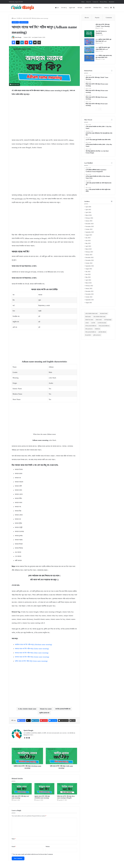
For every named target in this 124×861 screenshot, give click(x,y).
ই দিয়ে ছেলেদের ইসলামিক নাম (90, 327)
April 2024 (88, 211)
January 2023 (88, 253)
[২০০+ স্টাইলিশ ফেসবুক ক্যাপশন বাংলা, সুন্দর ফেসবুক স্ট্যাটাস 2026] (89, 58)
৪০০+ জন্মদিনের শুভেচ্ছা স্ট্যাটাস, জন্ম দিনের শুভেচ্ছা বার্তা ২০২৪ (103, 40)
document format (106, 312)
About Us (88, 2)
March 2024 (88, 213)
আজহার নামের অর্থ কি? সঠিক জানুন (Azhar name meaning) (31, 648)
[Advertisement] (44, 117)
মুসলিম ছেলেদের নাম (44, 713)
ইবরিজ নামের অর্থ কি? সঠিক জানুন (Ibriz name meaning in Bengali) (65, 797)
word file (104, 321)
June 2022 (88, 273)
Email (13, 847)
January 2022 (88, 287)
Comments (109, 17)
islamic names (100, 318)
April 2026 (88, 205)
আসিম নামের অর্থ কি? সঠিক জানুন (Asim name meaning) (31, 661)
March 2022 (88, 281)
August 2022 (88, 267)
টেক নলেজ (64, 8)
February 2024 (89, 216)
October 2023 (89, 227)
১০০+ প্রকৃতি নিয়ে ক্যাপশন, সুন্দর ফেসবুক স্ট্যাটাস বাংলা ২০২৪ (102, 48)
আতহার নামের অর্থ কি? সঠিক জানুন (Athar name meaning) (31, 652)
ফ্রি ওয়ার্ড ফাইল (97, 333)
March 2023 (88, 247)
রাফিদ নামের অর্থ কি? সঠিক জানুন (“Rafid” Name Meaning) (102, 25)
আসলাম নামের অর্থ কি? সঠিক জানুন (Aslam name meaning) (32, 657)
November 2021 (89, 292)
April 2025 (88, 208)
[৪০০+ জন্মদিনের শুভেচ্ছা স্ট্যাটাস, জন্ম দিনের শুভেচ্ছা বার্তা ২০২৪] (89, 41)
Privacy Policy (103, 2)
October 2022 (89, 261)
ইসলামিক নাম (19, 18)
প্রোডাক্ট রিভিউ (88, 8)
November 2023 (89, 225)
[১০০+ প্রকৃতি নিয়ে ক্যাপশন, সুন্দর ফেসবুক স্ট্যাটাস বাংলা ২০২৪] (89, 49)
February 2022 (89, 284)
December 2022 (89, 256)
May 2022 (88, 275)
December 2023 (89, 222)
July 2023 (87, 236)
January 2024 (89, 219)
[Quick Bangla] (22, 7)
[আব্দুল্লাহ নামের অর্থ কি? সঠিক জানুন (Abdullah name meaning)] (44, 789)
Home (82, 2)
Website (48, 847)
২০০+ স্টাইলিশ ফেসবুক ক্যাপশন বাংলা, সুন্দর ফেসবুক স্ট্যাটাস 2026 (104, 56)
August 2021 (88, 301)
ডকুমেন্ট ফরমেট (72, 8)
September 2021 (89, 298)
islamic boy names (47, 709)
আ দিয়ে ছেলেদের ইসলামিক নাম (65, 709)
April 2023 (88, 244)
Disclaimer (111, 2)
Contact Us (95, 2)
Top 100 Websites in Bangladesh (101, 32)
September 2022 (89, 264)
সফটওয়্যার (80, 8)
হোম (58, 8)
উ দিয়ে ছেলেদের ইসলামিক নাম (98, 330)
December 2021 (89, 289)
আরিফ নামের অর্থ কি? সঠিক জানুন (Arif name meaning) (20, 797)
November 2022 (89, 258)
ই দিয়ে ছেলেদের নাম (101, 327)
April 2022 (88, 278)
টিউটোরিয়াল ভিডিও (98, 8)
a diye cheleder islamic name (27, 709)
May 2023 (88, 242)
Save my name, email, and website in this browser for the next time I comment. (34, 854)
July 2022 (87, 270)
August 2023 (88, 233)
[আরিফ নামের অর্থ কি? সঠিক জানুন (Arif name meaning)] (22, 789)
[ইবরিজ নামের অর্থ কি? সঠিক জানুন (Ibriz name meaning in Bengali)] (67, 789)
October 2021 (89, 295)
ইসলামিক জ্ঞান (87, 330)
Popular (97, 17)
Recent (87, 17)
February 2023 (89, 250)
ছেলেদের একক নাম (23, 22)
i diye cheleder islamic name (101, 315)
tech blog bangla (89, 321)
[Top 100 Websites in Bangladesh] (89, 33)
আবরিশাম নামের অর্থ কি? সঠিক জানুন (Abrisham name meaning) (33, 644)
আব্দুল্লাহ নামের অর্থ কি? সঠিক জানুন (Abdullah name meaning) (41, 797)
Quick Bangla (18, 37)
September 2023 (89, 230)
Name (14, 839)
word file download (90, 324)
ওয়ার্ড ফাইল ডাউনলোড (89, 333)
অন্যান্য (105, 8)
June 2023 (88, 239)
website (98, 321)
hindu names (88, 315)
